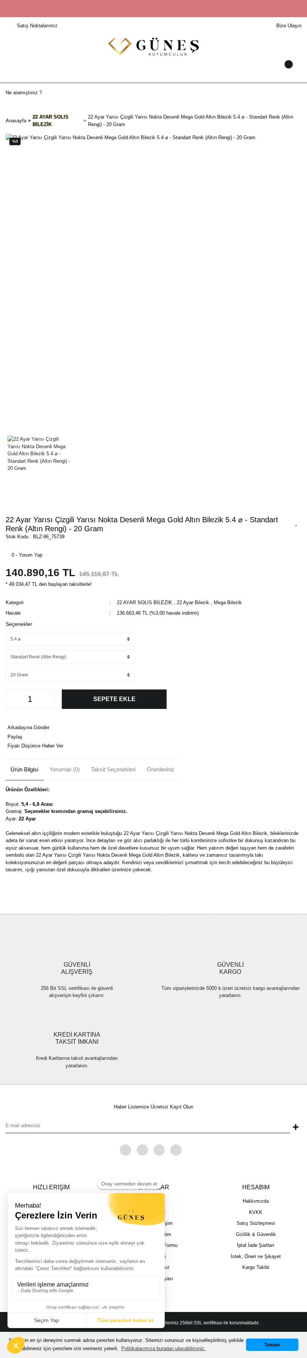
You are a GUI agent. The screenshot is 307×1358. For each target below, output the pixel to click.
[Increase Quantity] (46, 699)
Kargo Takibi (255, 1267)
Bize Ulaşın (288, 25)
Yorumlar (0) (64, 769)
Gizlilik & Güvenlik (256, 1234)
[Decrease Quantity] (13, 699)
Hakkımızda (256, 1201)
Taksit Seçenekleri (113, 769)
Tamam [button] (272, 1344)
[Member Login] (153, 71)
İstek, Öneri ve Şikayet (256, 1256)
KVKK (255, 1212)
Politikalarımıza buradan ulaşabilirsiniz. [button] (163, 1348)
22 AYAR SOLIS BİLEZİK (144, 602)
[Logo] (153, 46)
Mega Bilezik (228, 602)
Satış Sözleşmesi (256, 1223)
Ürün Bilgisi (24, 769)
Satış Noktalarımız (37, 25)
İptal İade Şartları (255, 1245)
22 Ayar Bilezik (193, 602)
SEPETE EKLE (114, 699)
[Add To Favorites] (296, 522)
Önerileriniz (160, 769)
